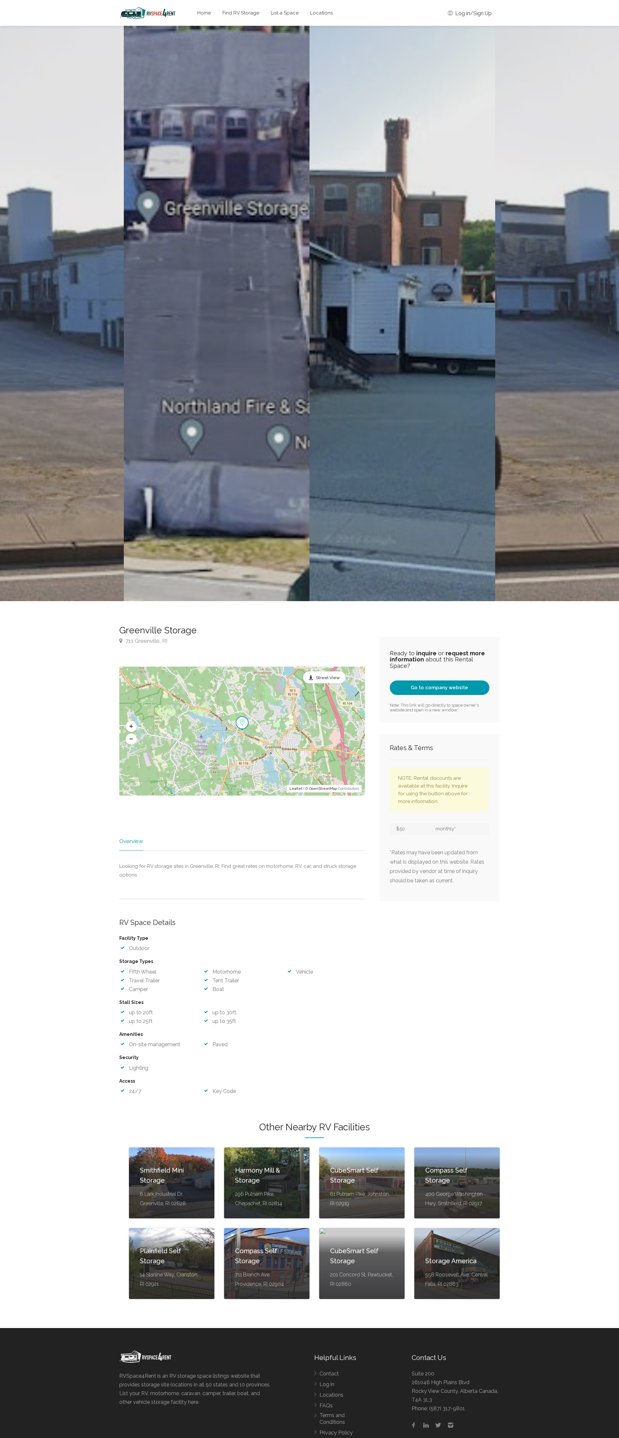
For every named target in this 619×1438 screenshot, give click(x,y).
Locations (321, 13)
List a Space (285, 13)
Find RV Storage (240, 13)
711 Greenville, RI (146, 641)
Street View (328, 677)
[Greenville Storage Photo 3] (217, 313)
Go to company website (439, 687)
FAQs (326, 1406)
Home (204, 13)
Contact (329, 1374)
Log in (326, 1384)
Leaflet (296, 789)
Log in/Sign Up (473, 13)
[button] (131, 726)
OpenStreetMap (323, 789)
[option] (402, 313)
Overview (131, 841)
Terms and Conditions (332, 1418)
